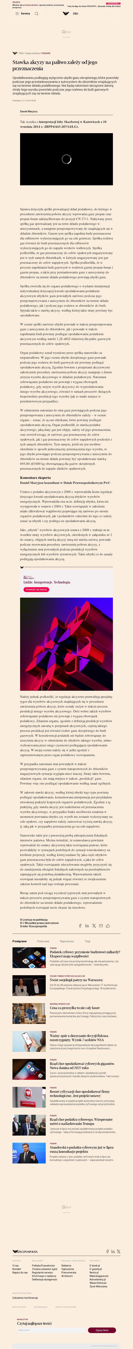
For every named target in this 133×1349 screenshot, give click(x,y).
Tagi (87, 941)
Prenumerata (68, 1272)
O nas (15, 1265)
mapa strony (19, 1307)
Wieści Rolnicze (98, 1283)
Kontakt (16, 1269)
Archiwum (67, 1276)
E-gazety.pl (96, 1269)
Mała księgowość (99, 1276)
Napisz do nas (20, 1272)
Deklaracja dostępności (44, 1279)
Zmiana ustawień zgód (44, 1269)
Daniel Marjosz (29, 111)
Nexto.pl (94, 1272)
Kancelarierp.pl (98, 1279)
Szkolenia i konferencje (25, 1297)
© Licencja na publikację (34, 919)
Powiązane (19, 941)
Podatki (46, 53)
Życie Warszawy (98, 1286)
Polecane (43, 941)
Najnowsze (67, 941)
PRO (75, 13)
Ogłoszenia (67, 1269)
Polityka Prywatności (43, 1265)
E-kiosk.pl (95, 1265)
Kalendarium (40, 1307)
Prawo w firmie (32, 53)
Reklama (66, 1265)
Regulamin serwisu (42, 1272)
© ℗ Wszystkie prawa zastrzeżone (39, 923)
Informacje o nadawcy (44, 1276)
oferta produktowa (65, 1307)
